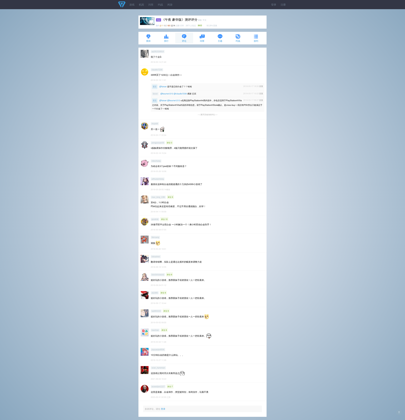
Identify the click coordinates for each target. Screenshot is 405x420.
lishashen (156, 257)
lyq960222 (156, 311)
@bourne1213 (166, 93)
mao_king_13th (158, 197)
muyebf (155, 124)
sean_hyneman (158, 368)
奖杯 (148, 40)
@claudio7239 (180, 93)
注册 (283, 4)
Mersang (155, 237)
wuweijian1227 (158, 387)
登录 (273, 4)
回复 (261, 86)
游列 (256, 40)
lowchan (155, 330)
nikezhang (156, 161)
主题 (220, 40)
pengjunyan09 (158, 143)
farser (155, 94)
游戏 (131, 4)
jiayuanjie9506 (158, 350)
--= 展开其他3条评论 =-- (208, 114)
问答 (150, 4)
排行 (166, 40)
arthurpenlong (158, 179)
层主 (155, 87)
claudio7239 (157, 70)
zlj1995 (155, 293)
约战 (160, 4)
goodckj (155, 219)
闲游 (169, 4)
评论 (184, 40)
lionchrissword (158, 275)
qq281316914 (158, 51)
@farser (163, 86)
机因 (141, 4)
